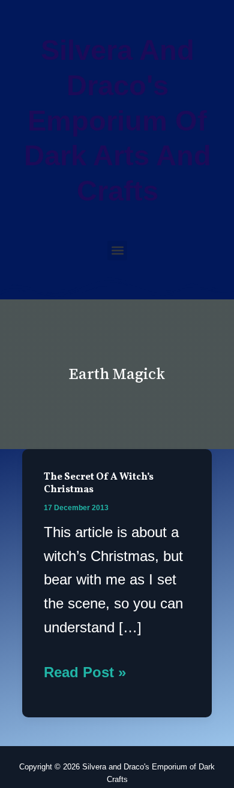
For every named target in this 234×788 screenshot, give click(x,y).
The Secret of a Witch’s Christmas (99, 483)
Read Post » (85, 670)
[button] (117, 250)
